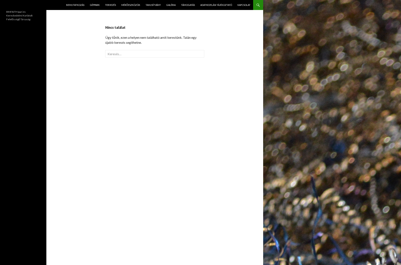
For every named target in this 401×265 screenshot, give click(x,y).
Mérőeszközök (130, 5)
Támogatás (188, 5)
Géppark (95, 5)
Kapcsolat (243, 5)
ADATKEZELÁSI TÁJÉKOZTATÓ (216, 5)
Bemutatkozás (75, 5)
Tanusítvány (153, 5)
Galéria (171, 5)
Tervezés (110, 5)
